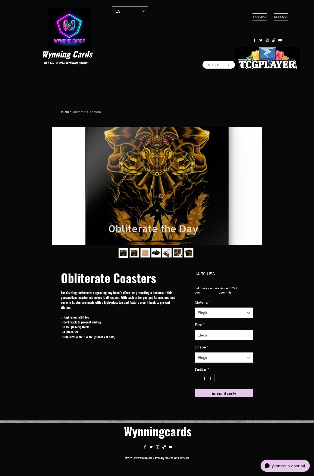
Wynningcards (158, 431)
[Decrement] (198, 378)
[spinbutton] (204, 378)
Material (203, 302)
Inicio (65, 112)
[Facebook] (254, 40)
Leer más (225, 292)
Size (200, 324)
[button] (293, 15)
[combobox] (224, 312)
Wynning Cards (67, 53)
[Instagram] (267, 40)
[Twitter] (261, 40)
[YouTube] (280, 40)
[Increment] (211, 378)
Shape (201, 347)
